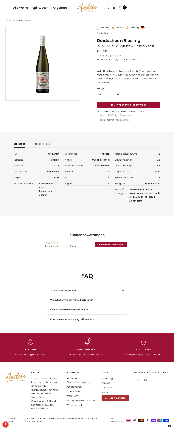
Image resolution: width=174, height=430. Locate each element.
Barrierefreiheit (74, 386)
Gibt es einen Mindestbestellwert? (69, 309)
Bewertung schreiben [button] (111, 244)
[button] (5, 424)
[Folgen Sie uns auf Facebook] (138, 380)
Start (7, 20)
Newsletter (107, 387)
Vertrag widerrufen (115, 398)
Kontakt (106, 383)
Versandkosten (131, 59)
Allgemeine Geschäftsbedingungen (79, 380)
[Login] (114, 8)
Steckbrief (19, 144)
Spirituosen (40, 8)
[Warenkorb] (120, 8)
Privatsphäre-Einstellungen (80, 400)
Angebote (60, 8)
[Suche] (108, 8)
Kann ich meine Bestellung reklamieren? (72, 319)
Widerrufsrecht (74, 405)
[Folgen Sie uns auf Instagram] (145, 380)
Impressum (72, 395)
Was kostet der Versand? (64, 290)
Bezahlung (107, 378)
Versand (106, 392)
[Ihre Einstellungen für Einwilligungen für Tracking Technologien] (169, 425)
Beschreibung (42, 144)
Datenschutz (73, 391)
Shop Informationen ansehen (114, 120)
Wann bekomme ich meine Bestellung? (71, 300)
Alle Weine (20, 8)
